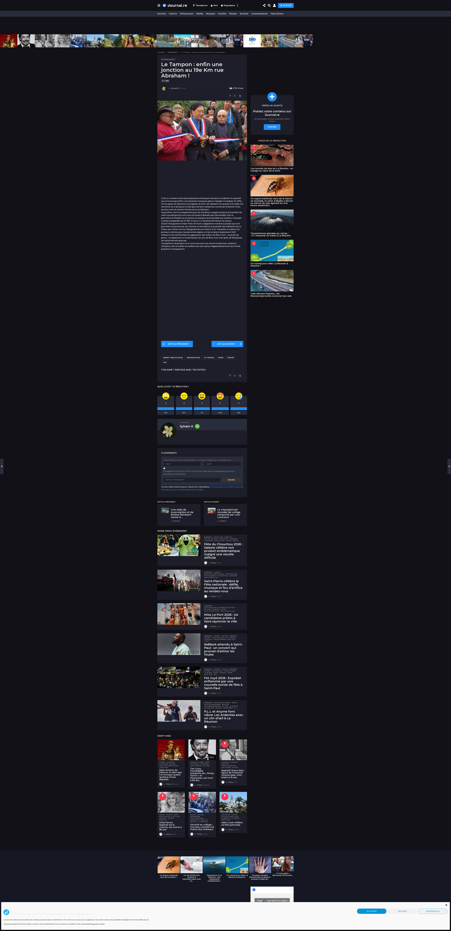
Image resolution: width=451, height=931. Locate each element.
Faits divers (277, 14)
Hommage (194, 762)
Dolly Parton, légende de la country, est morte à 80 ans (170, 826)
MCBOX (216, 672)
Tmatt (206, 641)
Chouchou (228, 537)
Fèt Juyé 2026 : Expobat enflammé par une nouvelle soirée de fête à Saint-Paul (223, 683)
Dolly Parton (164, 816)
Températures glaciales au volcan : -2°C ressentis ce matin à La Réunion (271, 234)
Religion (172, 764)
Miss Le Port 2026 (228, 611)
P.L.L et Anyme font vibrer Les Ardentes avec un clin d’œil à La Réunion (223, 716)
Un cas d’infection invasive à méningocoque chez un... (191, 878)
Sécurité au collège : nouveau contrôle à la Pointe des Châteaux (202, 827)
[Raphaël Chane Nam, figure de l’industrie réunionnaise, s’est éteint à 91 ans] (233, 749)
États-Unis (175, 816)
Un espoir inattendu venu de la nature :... (169, 876)
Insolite (222, 14)
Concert (217, 636)
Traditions (163, 767)
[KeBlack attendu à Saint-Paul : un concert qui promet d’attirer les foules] (178, 644)
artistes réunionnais (212, 704)
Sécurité (193, 821)
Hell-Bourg (224, 539)
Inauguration (193, 358)
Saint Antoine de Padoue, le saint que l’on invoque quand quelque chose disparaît (170, 775)
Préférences (433, 911)
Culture (173, 14)
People (233, 14)
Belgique (225, 704)
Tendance (202, 5)
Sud (216, 577)
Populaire (229, 5)
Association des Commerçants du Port (219, 607)
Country (169, 814)
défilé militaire (231, 574)
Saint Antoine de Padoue (169, 765)
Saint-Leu (204, 820)
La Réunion (233, 539)
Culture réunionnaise (212, 706)
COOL (220, 413)
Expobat (207, 637)
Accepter (372, 911)
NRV (184, 413)
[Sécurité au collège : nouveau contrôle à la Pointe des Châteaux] (202, 802)
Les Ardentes (209, 708)
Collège (201, 814)
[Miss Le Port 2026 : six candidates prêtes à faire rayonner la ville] (178, 614)
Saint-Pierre (209, 577)
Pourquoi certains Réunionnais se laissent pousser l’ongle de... (259, 877)
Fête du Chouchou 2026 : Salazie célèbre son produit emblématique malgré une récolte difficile (223, 550)
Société (161, 14)
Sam (215, 674)
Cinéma (201, 762)
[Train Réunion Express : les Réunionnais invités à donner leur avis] (272, 280)
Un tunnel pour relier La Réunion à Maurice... (237, 876)
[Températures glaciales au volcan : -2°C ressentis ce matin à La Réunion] (272, 220)
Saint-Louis (225, 820)
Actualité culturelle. (222, 702)
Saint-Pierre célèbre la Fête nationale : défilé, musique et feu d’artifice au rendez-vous (223, 586)
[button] (446, 905)
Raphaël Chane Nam (228, 765)
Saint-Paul (231, 639)
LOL (202, 413)
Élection (207, 609)
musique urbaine (219, 639)
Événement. (233, 669)
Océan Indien (228, 708)
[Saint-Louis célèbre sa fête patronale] (233, 802)
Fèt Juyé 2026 (217, 671)
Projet (230, 358)
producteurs (219, 540)
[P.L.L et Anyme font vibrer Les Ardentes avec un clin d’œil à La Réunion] (178, 711)
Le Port (223, 609)
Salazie (228, 540)
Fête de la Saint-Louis (229, 816)
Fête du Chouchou (211, 539)
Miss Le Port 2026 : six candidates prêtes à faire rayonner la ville (221, 618)
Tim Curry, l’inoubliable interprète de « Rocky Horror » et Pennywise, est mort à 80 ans (202, 774)
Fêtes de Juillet (230, 671)
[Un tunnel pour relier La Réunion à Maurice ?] (272, 250)
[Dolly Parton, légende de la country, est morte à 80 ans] (171, 802)
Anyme (234, 702)
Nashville (163, 820)
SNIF (238, 413)
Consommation (259, 14)
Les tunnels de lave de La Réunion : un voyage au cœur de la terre (272, 169)
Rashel (230, 672)
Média (200, 14)
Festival (225, 706)
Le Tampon (209, 358)
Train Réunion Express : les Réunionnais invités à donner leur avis (271, 294)
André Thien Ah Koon (173, 358)
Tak (165, 362)
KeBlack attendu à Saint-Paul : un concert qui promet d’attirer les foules (223, 649)
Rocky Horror (195, 765)
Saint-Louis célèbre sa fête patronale (232, 823)
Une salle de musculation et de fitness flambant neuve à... (182, 513)
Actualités (225, 814)
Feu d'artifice (222, 575)
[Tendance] (224, 744)
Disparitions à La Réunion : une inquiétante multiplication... (214, 878)
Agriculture (218, 537)
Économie (233, 762)
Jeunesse (215, 609)
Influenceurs (187, 14)
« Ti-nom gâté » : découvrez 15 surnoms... (282, 874)
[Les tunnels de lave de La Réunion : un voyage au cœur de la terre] (272, 155)
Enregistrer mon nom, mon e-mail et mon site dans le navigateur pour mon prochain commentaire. (199, 472)
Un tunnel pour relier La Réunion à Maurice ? (269, 264)
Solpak (235, 767)
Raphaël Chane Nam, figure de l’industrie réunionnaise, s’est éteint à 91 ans (232, 774)
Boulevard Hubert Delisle (214, 574)
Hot (216, 5)
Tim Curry (206, 765)
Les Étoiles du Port (212, 611)
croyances (171, 762)
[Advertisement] (225, 25)
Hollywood (194, 764)
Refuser (402, 911)
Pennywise (205, 764)
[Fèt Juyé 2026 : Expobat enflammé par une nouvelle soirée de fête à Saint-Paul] (178, 677)
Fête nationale (210, 575)
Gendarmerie (195, 816)
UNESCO (235, 540)
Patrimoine (208, 540)
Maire (220, 358)
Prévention (194, 820)
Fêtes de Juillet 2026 (220, 637)
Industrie (225, 764)
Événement (168, 59)
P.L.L (235, 708)
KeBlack (233, 637)
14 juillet (217, 572)
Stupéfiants (203, 821)
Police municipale (197, 818)
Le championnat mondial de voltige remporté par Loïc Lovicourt (228, 513)
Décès (207, 762)
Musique (210, 14)
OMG (165, 413)
